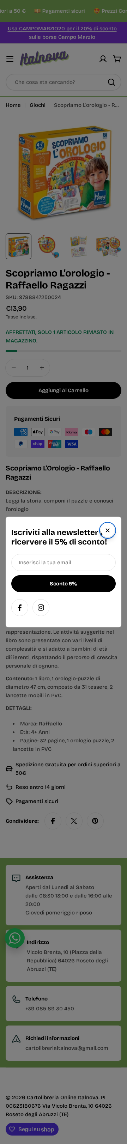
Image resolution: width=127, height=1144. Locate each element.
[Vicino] (107, 530)
